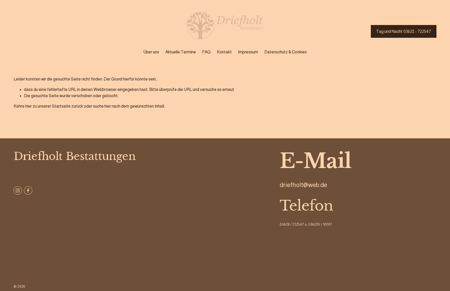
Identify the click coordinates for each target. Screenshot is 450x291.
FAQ (206, 52)
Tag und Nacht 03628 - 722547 (403, 31)
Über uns (151, 52)
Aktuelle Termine (180, 52)
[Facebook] (28, 190)
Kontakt (224, 52)
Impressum (248, 52)
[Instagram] (18, 190)
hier (28, 106)
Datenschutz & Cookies (285, 52)
